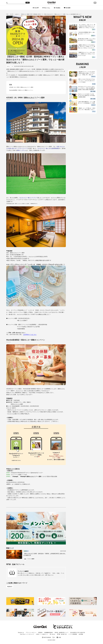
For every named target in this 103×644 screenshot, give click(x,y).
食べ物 (93, 83)
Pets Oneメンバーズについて (27, 634)
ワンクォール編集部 (23, 571)
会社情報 (81, 634)
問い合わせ (52, 634)
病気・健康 (93, 91)
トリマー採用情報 (72, 634)
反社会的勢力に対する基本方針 (77, 632)
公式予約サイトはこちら (29, 334)
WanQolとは (21, 632)
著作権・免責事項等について (61, 632)
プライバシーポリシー (31, 632)
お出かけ (17, 14)
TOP (7, 14)
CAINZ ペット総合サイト (42, 634)
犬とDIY (11, 14)
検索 (28, 2)
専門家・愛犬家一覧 (62, 634)
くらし (93, 29)
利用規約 (40, 632)
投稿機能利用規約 (48, 632)
